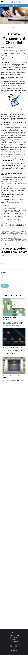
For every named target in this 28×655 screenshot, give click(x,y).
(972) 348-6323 (15, 635)
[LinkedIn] (16, 646)
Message (3, 272)
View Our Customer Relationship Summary (14, 6)
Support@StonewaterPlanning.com (14, 644)
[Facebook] (11, 646)
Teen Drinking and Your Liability (13, 347)
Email (2, 264)
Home (14, 653)
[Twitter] (14, 646)
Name (2, 255)
